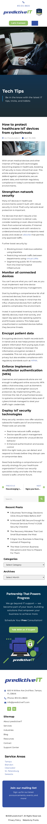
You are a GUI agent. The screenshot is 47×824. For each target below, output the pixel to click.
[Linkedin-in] (14, 709)
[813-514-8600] (23, 2)
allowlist (27, 235)
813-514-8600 (23, 6)
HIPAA (34, 360)
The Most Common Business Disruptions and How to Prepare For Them (26, 550)
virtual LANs (32, 258)
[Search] (42, 499)
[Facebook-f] (9, 709)
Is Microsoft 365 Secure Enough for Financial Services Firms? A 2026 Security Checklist (27, 523)
